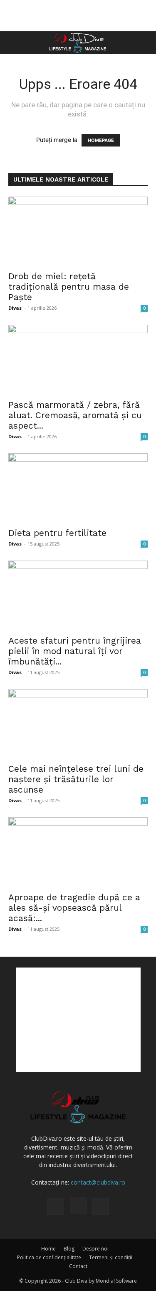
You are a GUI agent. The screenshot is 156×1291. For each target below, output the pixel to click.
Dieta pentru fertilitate (57, 533)
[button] (14, 42)
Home (48, 1248)
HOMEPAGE (101, 140)
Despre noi (95, 1248)
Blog (69, 1248)
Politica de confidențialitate (49, 1257)
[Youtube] (100, 1206)
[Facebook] (55, 1206)
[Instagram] (78, 1206)
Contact (78, 1266)
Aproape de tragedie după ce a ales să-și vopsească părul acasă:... (74, 907)
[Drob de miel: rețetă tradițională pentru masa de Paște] (78, 231)
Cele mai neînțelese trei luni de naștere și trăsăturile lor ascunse (76, 779)
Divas (15, 308)
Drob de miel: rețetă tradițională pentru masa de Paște (68, 286)
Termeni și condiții (110, 1257)
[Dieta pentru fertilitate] (78, 487)
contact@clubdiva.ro (98, 1182)
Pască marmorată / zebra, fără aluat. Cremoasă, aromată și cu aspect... (75, 415)
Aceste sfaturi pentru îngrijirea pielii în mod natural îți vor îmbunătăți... (74, 651)
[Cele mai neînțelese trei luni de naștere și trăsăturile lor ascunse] (78, 723)
